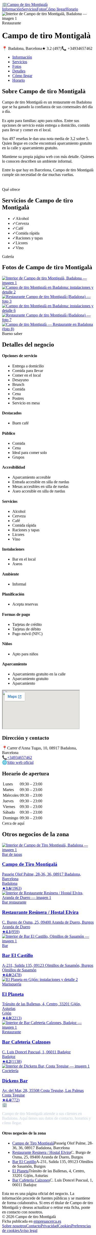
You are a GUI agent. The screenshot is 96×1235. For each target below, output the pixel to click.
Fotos (41, 9)
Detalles (18, 71)
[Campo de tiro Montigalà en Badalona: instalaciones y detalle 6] (48, 310)
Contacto (33, 1226)
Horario (72, 9)
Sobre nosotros (14, 1226)
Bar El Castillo (24, 1161)
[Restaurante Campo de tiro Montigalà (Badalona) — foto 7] (48, 320)
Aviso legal (28, 1230)
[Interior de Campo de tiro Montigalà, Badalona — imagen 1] (48, 283)
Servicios (29, 9)
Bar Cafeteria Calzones (31, 1180)
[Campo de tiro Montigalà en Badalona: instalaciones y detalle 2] (48, 292)
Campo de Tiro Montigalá (33, 1143)
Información (12, 9)
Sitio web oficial (20, 762)
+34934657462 (19, 757)
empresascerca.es (47, 1221)
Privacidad (49, 1226)
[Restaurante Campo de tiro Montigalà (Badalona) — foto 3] (48, 301)
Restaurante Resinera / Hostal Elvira (41, 1152)
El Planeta (20, 1171)
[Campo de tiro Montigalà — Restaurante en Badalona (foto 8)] (48, 329)
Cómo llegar (56, 9)
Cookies (64, 1226)
